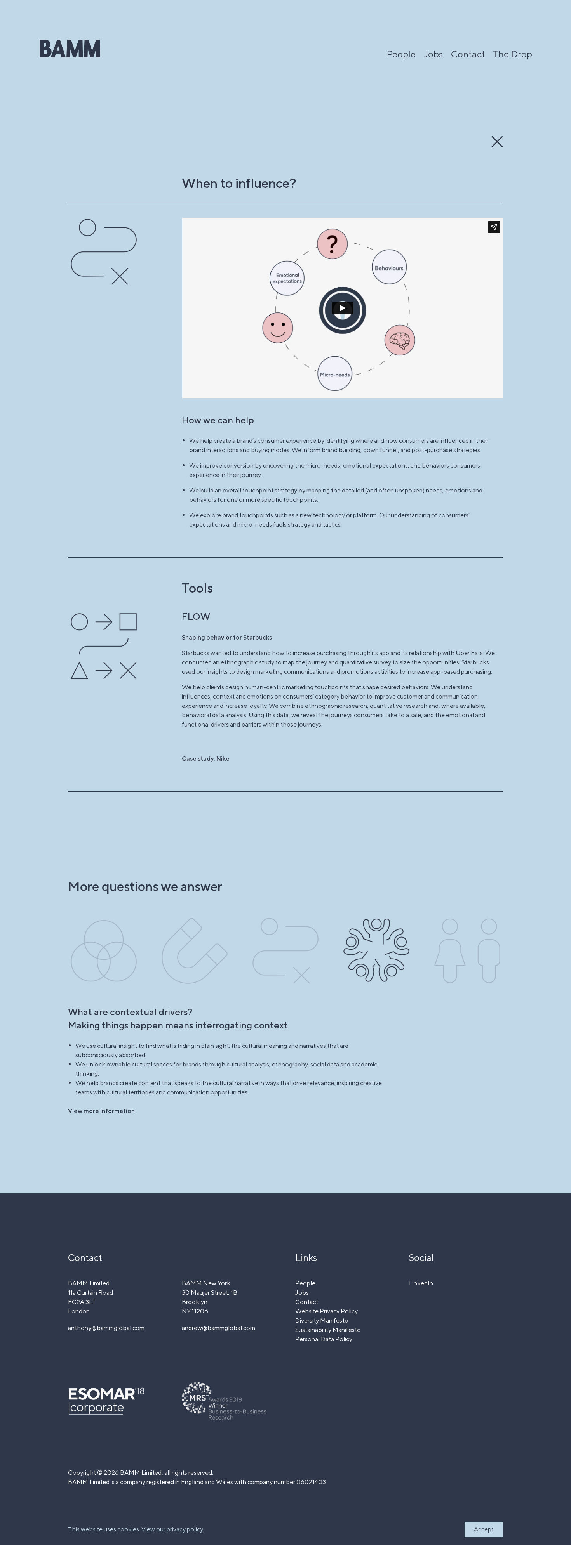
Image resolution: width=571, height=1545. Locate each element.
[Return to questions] (497, 142)
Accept (484, 1529)
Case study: (206, 759)
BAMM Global (70, 48)
